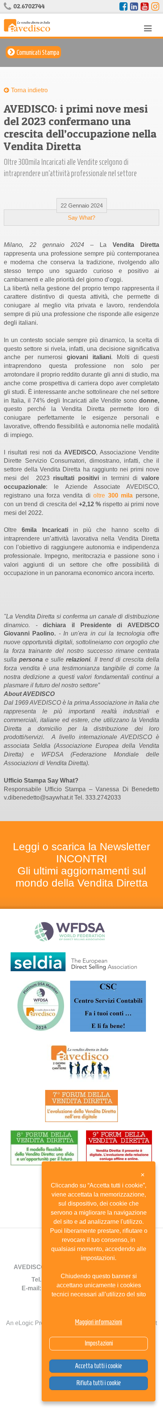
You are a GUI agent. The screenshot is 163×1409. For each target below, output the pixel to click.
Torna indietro (29, 90)
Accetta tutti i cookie (98, 1366)
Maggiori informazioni (98, 1322)
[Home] (27, 24)
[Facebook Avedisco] (123, 6)
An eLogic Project (30, 1323)
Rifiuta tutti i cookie (98, 1383)
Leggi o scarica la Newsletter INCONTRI (81, 853)
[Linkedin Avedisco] (134, 6)
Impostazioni (99, 1343)
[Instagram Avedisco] (155, 6)
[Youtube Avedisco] (145, 6)
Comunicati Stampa (38, 52)
